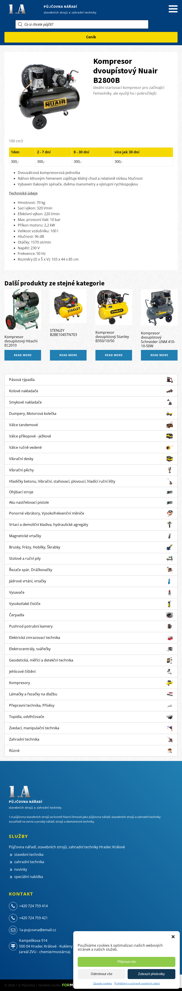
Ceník (91, 37)
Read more (23, 355)
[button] (173, 936)
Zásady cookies (102, 983)
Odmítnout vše (101, 974)
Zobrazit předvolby (151, 974)
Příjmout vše (126, 962)
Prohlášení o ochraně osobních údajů (137, 983)
